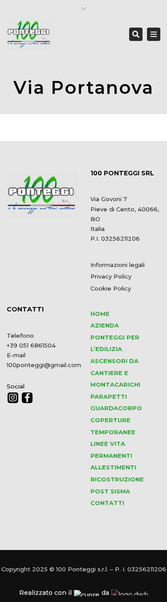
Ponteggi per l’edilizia (114, 343)
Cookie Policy (110, 288)
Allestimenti (113, 467)
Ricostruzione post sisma (117, 485)
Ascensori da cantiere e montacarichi (115, 372)
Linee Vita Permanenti (111, 449)
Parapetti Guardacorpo (116, 402)
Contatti (107, 502)
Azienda (104, 325)
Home (100, 313)
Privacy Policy (110, 276)
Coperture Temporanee (112, 426)
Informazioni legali (117, 264)
